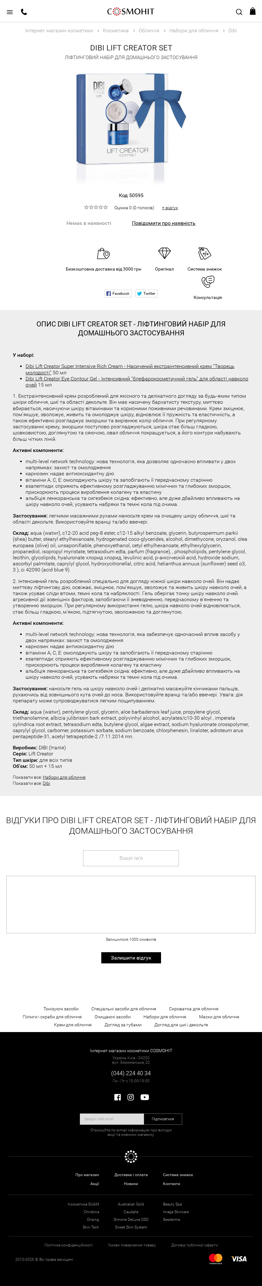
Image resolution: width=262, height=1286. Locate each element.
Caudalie (131, 1212)
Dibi (46, 783)
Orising (93, 1219)
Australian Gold (131, 1204)
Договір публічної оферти (194, 1245)
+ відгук (170, 207)
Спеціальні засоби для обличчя (123, 1008)
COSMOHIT (131, 11)
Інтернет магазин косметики (59, 30)
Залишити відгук (131, 958)
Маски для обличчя (219, 1016)
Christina (91, 1212)
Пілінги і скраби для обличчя (52, 1016)
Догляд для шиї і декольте (181, 1024)
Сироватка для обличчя (194, 1008)
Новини (131, 1184)
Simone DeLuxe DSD (131, 1219)
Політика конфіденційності (68, 1245)
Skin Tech (91, 1227)
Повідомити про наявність (164, 223)
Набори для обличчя (64, 777)
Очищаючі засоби (113, 1016)
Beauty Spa (172, 1204)
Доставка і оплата (131, 1175)
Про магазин (87, 1175)
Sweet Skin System (131, 1227)
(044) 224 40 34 (131, 1073)
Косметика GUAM (83, 1204)
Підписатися (163, 1119)
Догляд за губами (123, 1024)
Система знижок (178, 1175)
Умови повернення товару (132, 1245)
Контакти (171, 1184)
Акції (94, 1184)
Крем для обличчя (73, 1024)
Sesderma (171, 1219)
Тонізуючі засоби (61, 1008)
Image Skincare (176, 1212)
